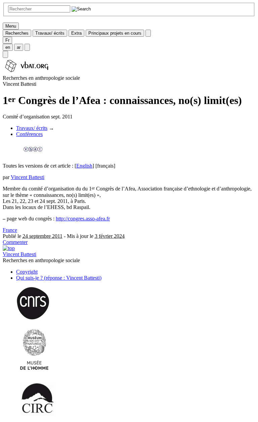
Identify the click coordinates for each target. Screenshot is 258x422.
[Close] (148, 33)
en (7, 47)
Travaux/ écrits (49, 33)
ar (18, 47)
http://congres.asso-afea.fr (83, 218)
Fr (7, 40)
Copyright (27, 272)
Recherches (17, 33)
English (84, 166)
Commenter (15, 242)
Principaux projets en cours (114, 33)
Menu (10, 26)
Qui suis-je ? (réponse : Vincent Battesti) (58, 278)
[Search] (5, 54)
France (10, 230)
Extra (76, 33)
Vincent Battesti (27, 177)
